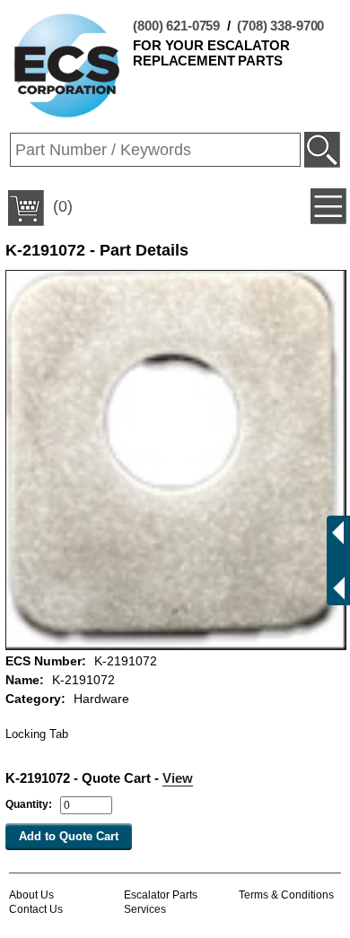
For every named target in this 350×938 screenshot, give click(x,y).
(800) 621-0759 (176, 25)
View (177, 778)
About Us (31, 895)
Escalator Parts (160, 895)
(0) (60, 206)
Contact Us (36, 909)
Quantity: (28, 804)
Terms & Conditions (286, 895)
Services (145, 909)
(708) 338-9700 (280, 25)
